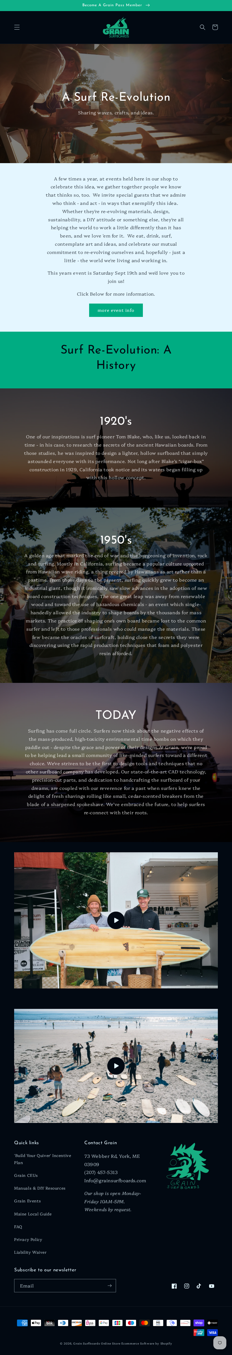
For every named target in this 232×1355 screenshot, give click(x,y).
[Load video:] (116, 920)
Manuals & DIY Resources (40, 1188)
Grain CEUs (26, 1175)
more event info (116, 310)
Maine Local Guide (32, 1214)
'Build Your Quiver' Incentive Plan (42, 1158)
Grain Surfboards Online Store (96, 1343)
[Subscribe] (109, 1285)
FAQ (18, 1226)
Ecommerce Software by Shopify (146, 1343)
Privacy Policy (28, 1239)
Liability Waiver (30, 1252)
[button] (17, 27)
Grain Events (27, 1200)
